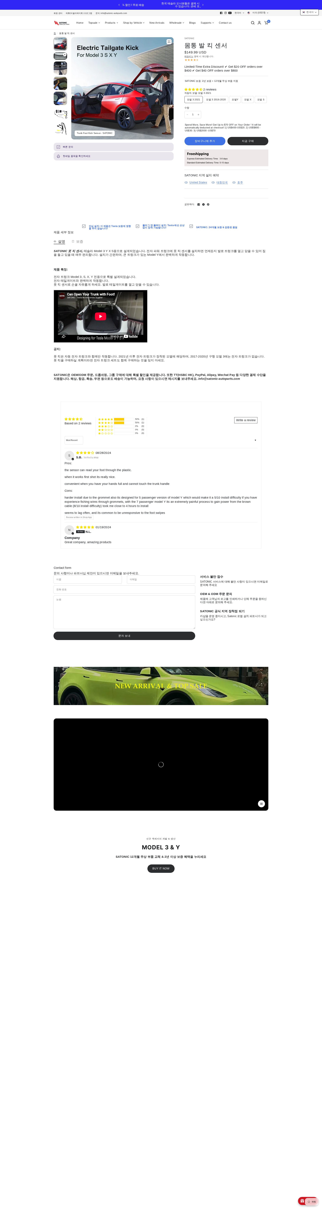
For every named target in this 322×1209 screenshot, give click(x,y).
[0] (265, 22)
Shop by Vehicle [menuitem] (132, 22)
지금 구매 (248, 141)
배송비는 (188, 56)
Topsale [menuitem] (92, 22)
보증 (79, 241)
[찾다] (252, 22)
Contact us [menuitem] (225, 22)
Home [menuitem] (79, 22)
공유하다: (189, 204)
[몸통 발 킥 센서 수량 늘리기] (198, 114)
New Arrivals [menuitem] (156, 22)
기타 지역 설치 (193, 193)
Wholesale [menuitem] (175, 22)
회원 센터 (58, 13)
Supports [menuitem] (206, 22)
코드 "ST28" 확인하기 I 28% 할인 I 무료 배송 (128, 5)
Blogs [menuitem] (192, 22)
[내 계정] (259, 22)
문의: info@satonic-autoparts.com (111, 13)
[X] (203, 204)
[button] (193, 89)
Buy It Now (160, 868)
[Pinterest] (208, 204)
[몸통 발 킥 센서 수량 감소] (187, 114)
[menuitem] (59, 13)
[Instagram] (225, 13)
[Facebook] (221, 13)
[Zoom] (169, 41)
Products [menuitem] (110, 22)
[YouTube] (230, 13)
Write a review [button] (246, 420)
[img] (85, 453)
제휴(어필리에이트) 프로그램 (79, 13)
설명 (61, 241)
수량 (186, 108)
